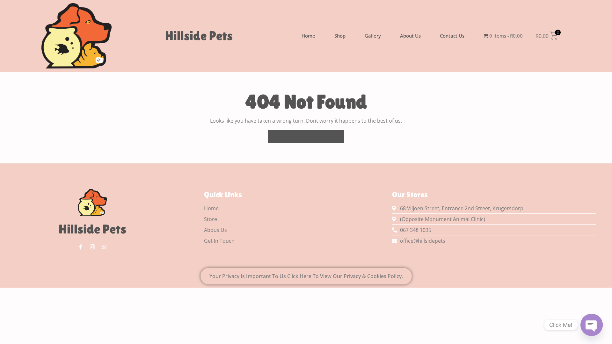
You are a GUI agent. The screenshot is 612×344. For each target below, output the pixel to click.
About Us (410, 35)
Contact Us (452, 35)
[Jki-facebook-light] (81, 247)
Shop (340, 35)
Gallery (373, 35)
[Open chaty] (591, 325)
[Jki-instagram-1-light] (92, 247)
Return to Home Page (310, 135)
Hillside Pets (199, 35)
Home (308, 35)
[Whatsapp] (104, 247)
